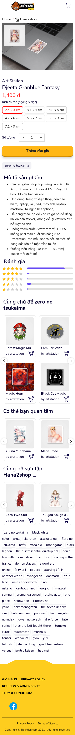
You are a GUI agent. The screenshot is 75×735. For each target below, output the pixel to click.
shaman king (26, 644)
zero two (43, 557)
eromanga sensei (28, 595)
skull (16, 539)
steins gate (53, 595)
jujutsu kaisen (24, 650)
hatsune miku (20, 613)
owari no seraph (29, 619)
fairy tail (20, 570)
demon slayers (25, 563)
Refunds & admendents (21, 686)
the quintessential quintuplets (37, 551)
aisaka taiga (48, 539)
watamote (21, 632)
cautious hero (25, 588)
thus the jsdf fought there (33, 626)
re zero (35, 570)
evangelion (34, 576)
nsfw (22, 545)
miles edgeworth (24, 582)
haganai (43, 650)
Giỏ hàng (9, 679)
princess (40, 613)
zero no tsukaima (16, 532)
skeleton (30, 539)
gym (35, 638)
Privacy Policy (33, 679)
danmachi (53, 576)
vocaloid (36, 545)
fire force (51, 619)
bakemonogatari (25, 607)
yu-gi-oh (45, 588)
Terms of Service (48, 723)
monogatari (54, 545)
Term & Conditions (17, 693)
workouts (21, 638)
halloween (21, 601)
